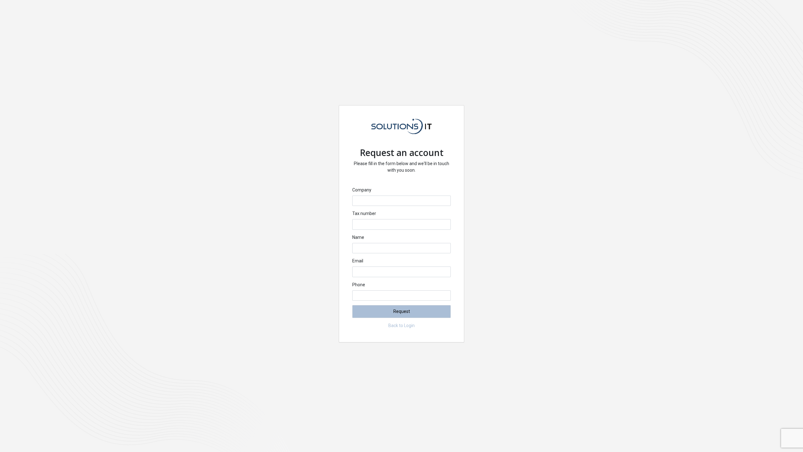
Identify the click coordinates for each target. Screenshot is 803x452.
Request (401, 311)
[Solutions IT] (401, 132)
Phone (358, 284)
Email (357, 260)
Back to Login (401, 325)
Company (361, 189)
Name (358, 237)
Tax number (364, 213)
